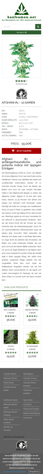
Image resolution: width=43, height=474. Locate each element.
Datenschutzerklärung (31, 413)
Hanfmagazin (28, 374)
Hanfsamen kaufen (11, 400)
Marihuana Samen (10, 378)
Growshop (27, 404)
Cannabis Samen (10, 374)
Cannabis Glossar (30, 378)
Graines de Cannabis (31, 409)
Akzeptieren (34, 472)
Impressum (27, 418)
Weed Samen (9, 383)
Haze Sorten (28, 400)
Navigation (21, 32)
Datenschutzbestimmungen (14, 472)
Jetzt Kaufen (23, 151)
